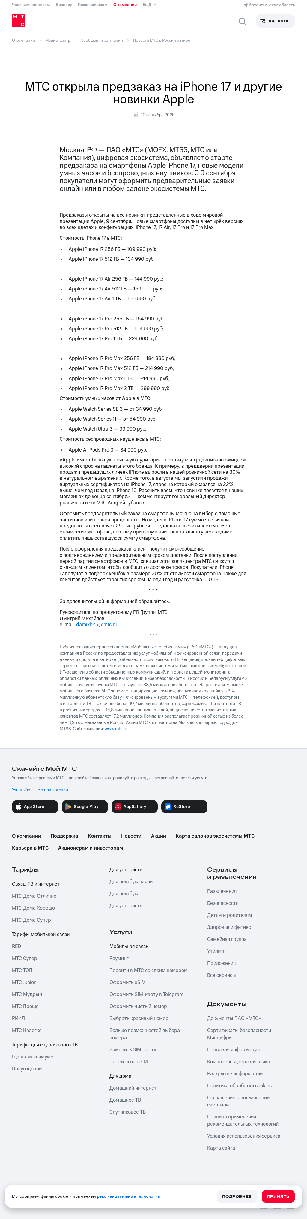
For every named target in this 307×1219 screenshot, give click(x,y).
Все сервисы (221, 975)
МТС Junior (24, 982)
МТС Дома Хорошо (33, 908)
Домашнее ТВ (125, 1100)
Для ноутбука (124, 893)
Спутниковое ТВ (127, 1112)
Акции (158, 836)
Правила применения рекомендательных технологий (243, 1120)
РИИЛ (18, 1018)
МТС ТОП (22, 970)
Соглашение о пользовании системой (238, 1101)
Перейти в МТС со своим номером (148, 970)
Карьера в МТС (30, 848)
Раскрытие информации (235, 1073)
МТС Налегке (27, 1030)
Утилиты (217, 951)
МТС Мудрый (27, 994)
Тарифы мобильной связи (41, 934)
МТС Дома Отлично (34, 896)
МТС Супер (24, 958)
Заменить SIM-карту (132, 1049)
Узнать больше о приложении (40, 790)
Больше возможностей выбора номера (144, 1034)
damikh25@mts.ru (96, 624)
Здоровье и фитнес (229, 927)
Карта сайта (221, 1148)
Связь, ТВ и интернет (36, 884)
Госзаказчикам (92, 5)
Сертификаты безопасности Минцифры (239, 1034)
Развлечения (222, 891)
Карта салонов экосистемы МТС (215, 836)
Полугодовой (27, 1069)
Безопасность (222, 903)
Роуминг (119, 958)
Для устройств (125, 869)
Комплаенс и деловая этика (238, 1061)
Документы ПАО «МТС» (234, 1018)
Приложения (221, 963)
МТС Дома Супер (31, 920)
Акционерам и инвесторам (90, 848)
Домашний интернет (132, 1088)
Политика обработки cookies (239, 1085)
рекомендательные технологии (129, 1196)
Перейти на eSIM (128, 1061)
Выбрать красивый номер (138, 1018)
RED (16, 946)
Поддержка (64, 836)
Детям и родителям (229, 915)
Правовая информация (233, 1049)
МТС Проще (25, 1006)
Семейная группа (227, 939)
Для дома (120, 1076)
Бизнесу (64, 5)
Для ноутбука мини (131, 881)
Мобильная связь (128, 946)
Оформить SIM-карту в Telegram (146, 994)
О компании (125, 5)
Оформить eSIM (127, 982)
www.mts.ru (116, 729)
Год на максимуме (32, 1057)
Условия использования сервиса (243, 1136)
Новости (131, 836)
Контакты (100, 836)
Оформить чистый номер (138, 1006)
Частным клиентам (31, 5)
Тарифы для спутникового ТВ (45, 1045)
